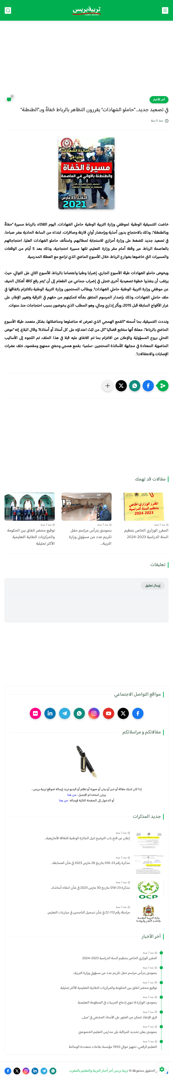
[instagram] (94, 713)
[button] (148, 385)
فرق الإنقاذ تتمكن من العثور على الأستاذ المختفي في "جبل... (119, 1018)
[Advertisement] (86, 61)
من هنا (71, 795)
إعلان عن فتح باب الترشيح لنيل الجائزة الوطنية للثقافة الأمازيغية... (87, 838)
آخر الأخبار (159, 99)
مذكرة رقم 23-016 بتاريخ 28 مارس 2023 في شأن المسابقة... (90, 863)
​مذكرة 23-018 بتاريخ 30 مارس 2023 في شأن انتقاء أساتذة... (90, 888)
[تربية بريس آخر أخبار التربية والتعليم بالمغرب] (86, 10)
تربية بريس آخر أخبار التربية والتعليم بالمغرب (98, 1071)
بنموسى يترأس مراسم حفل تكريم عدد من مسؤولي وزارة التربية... (90, 537)
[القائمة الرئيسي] (165, 10)
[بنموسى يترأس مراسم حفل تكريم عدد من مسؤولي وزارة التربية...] (86, 507)
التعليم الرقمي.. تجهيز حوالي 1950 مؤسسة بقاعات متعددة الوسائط (113, 1047)
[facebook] (137, 713)
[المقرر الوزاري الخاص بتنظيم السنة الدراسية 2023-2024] (143, 507)
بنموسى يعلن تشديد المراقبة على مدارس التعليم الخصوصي (117, 1032)
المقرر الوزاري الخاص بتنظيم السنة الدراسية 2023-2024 (146, 534)
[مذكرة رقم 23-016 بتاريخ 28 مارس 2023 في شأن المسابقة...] (148, 864)
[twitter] (123, 713)
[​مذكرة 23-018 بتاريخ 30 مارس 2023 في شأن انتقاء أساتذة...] (148, 889)
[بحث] (8, 10)
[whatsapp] (79, 713)
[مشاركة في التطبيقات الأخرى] (107, 385)
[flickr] (35, 713)
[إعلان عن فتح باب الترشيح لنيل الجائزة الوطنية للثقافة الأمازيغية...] (148, 839)
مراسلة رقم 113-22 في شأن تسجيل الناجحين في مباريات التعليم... (88, 913)
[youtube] (108, 713)
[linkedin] (50, 713)
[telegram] (64, 713)
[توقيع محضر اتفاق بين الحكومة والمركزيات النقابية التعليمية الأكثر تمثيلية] (30, 507)
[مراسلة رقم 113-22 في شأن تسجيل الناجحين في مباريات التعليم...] (148, 913)
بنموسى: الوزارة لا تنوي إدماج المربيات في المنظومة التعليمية (117, 1003)
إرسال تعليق (152, 585)
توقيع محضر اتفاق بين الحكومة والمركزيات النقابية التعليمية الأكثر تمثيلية (31, 537)
